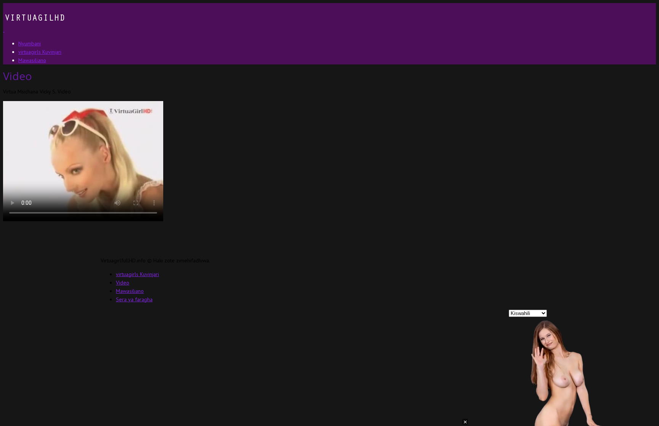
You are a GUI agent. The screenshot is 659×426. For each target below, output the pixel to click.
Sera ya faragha (134, 299)
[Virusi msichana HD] (34, 29)
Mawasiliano (130, 291)
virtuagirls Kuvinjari (137, 274)
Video (122, 282)
